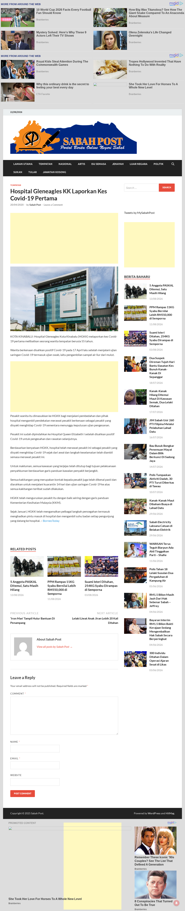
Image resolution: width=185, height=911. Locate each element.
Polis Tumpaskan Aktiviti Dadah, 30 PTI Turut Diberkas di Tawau (161, 480)
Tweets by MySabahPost (139, 212)
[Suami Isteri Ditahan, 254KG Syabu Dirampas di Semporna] (101, 567)
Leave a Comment (53, 204)
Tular (32, 172)
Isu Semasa (98, 164)
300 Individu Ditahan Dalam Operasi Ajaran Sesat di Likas (159, 658)
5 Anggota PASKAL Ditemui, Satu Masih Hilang (24, 586)
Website (16, 775)
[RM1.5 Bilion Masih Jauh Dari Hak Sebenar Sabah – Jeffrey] (135, 595)
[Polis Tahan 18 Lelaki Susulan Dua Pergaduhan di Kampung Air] (135, 569)
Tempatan (45, 164)
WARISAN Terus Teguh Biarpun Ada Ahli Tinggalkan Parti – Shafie (161, 549)
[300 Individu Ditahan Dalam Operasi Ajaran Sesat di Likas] (135, 653)
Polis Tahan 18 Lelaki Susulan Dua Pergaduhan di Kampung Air (161, 574)
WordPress (154, 813)
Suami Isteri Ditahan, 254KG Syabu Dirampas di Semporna (101, 586)
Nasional (65, 164)
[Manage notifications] (176, 903)
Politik (159, 164)
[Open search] (173, 164)
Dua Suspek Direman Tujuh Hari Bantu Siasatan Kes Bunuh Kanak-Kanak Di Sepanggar (162, 367)
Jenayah (118, 164)
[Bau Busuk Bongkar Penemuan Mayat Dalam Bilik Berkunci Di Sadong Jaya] (135, 446)
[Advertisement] (64, 238)
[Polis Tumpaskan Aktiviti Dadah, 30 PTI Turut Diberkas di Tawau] (135, 475)
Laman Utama (23, 164)
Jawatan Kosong (54, 172)
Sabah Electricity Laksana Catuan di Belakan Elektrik (160, 525)
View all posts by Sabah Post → (55, 646)
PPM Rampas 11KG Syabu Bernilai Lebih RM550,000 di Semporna (62, 588)
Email (15, 758)
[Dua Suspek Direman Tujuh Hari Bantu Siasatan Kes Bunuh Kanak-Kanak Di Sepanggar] (135, 358)
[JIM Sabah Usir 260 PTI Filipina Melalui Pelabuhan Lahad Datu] (135, 420)
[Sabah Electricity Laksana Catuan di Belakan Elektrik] (135, 522)
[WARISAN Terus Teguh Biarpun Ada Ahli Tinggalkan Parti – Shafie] (135, 544)
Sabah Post (35, 204)
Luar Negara (138, 164)
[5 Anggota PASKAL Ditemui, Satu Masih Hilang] (27, 567)
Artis (81, 164)
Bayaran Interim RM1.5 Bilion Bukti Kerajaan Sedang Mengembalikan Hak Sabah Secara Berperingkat (161, 629)
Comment (18, 693)
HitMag (170, 813)
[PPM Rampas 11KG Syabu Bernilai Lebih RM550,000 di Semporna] (64, 567)
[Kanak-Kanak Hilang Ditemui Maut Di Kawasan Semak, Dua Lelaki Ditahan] (135, 391)
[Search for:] (149, 188)
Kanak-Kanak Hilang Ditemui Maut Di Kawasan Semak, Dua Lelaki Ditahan (161, 398)
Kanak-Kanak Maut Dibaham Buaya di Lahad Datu (161, 504)
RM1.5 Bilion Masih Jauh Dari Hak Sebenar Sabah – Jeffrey (161, 600)
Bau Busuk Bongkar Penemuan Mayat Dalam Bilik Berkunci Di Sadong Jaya (162, 453)
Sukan (17, 172)
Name (15, 741)
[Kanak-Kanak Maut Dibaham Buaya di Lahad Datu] (135, 500)
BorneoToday (51, 520)
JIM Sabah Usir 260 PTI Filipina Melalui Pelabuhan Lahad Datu (161, 425)
